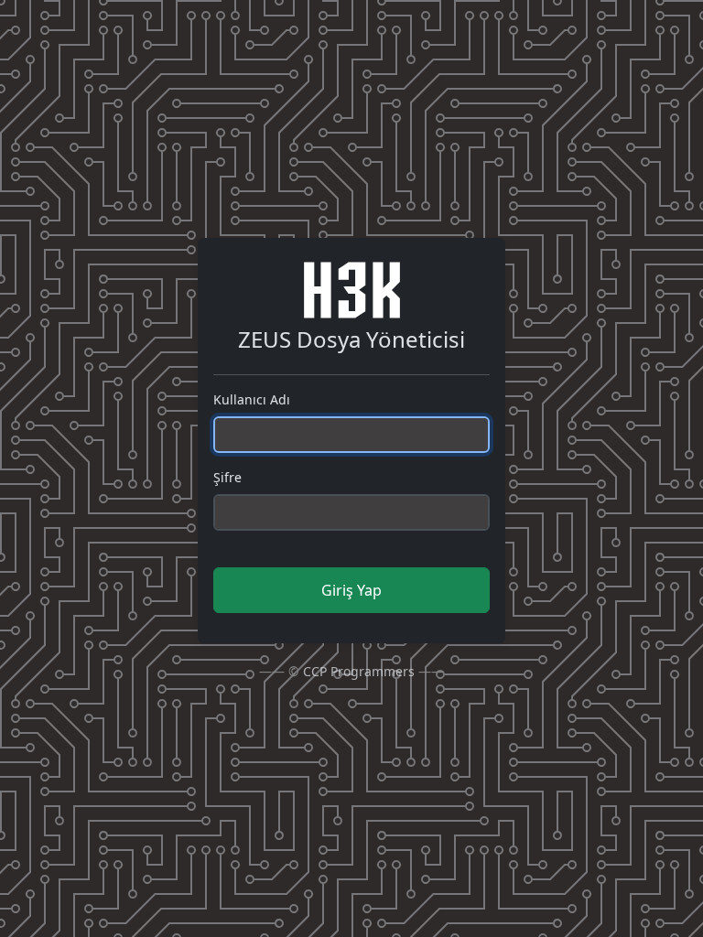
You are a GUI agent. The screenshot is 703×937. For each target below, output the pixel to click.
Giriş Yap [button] (351, 590)
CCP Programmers (359, 671)
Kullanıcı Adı (251, 399)
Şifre (227, 477)
